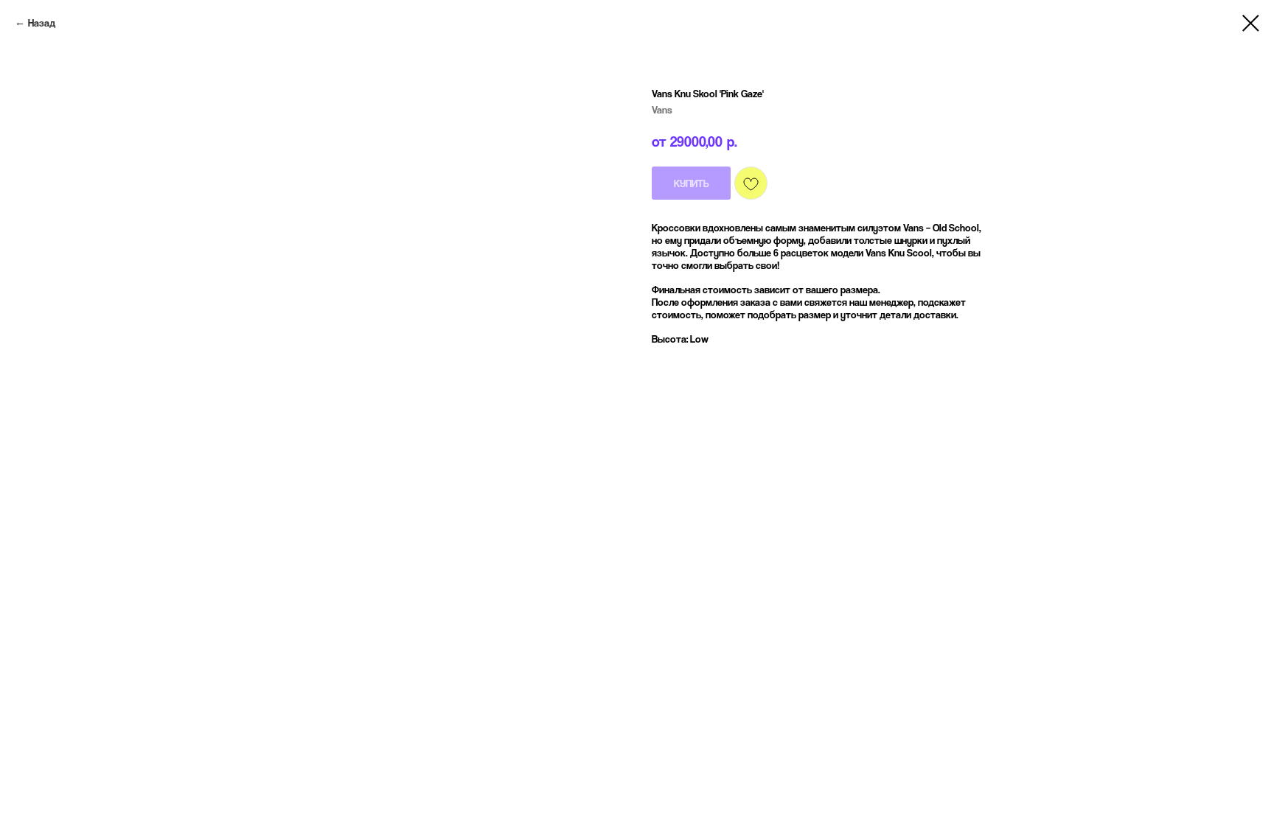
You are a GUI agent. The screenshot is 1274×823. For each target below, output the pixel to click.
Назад (41, 22)
